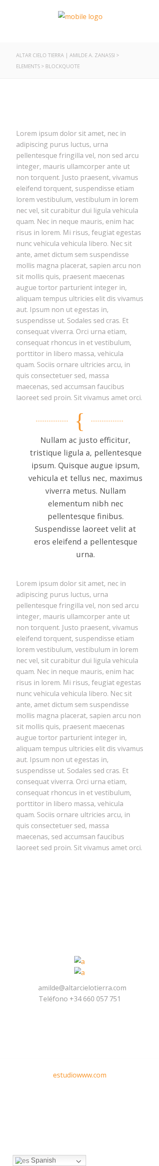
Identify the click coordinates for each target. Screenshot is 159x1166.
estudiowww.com (79, 1075)
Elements (28, 66)
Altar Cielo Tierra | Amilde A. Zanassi (65, 55)
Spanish (42, 1160)
